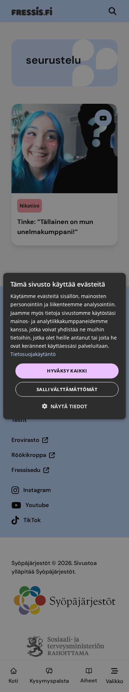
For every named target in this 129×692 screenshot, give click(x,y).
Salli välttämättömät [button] (67, 389)
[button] (64, 406)
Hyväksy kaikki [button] (67, 370)
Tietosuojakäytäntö (33, 354)
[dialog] (64, 346)
